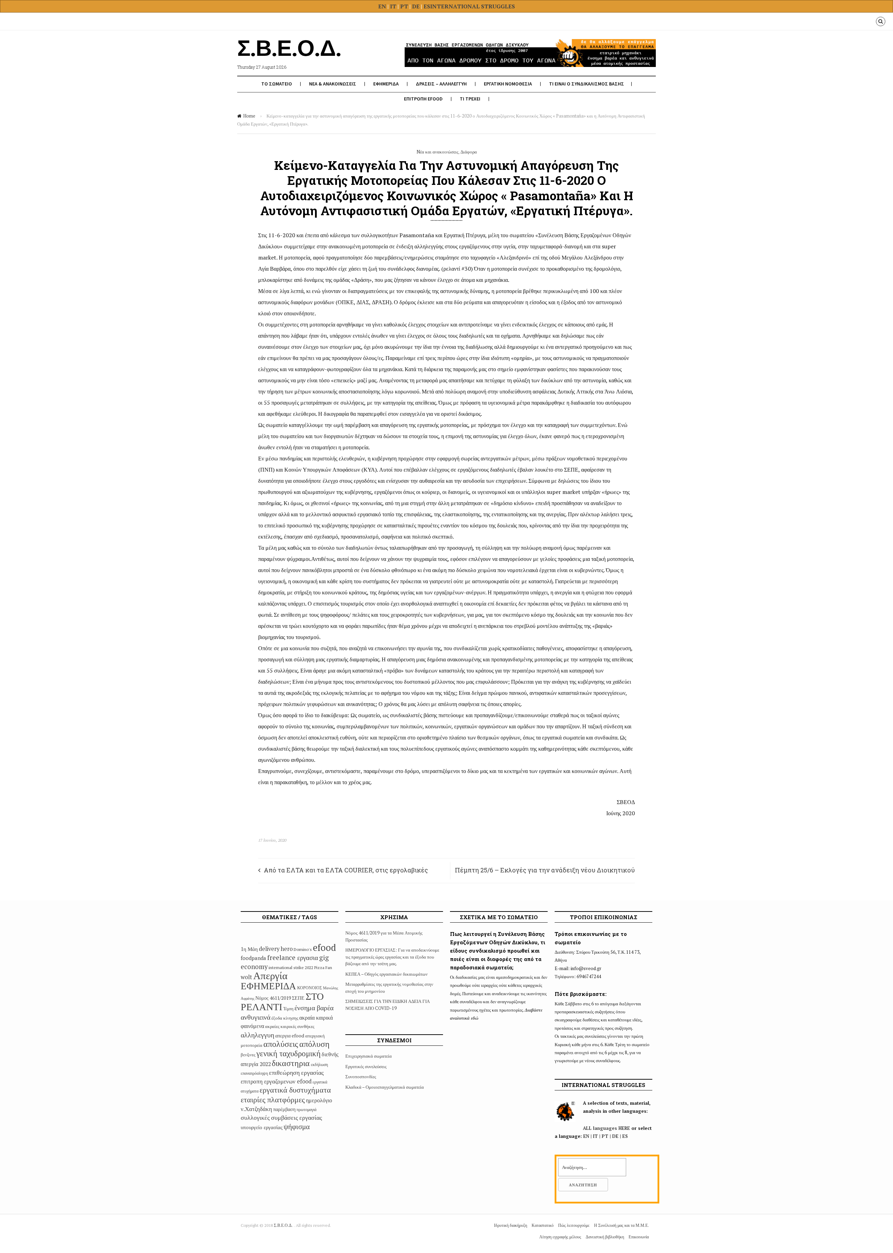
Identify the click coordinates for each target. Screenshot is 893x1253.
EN (382, 6)
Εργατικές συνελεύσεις (366, 1066)
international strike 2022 (291, 967)
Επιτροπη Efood (423, 99)
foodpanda (253, 957)
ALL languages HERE (606, 1128)
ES (426, 6)
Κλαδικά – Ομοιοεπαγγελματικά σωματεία (384, 1087)
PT (404, 6)
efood (324, 947)
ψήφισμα (297, 1126)
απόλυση (314, 1043)
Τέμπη (288, 1008)
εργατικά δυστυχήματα (295, 1090)
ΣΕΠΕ (298, 998)
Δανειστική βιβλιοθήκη (605, 1236)
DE (416, 6)
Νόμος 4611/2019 (273, 998)
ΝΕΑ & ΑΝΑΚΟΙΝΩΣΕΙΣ (332, 84)
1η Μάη (249, 948)
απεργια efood (289, 1035)
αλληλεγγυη (257, 1035)
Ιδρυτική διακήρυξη (510, 1225)
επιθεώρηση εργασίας (296, 1072)
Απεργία (270, 975)
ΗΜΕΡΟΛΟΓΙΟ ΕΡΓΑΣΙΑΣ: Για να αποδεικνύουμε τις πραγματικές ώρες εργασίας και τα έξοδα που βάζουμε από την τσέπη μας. (392, 957)
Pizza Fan (323, 967)
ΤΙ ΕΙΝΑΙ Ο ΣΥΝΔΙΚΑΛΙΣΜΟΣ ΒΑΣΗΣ (586, 84)
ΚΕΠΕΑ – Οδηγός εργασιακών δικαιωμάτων (386, 974)
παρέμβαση (284, 1109)
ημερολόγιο (319, 1100)
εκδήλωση (319, 1064)
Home (249, 116)
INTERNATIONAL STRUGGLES (472, 6)
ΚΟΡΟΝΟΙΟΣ (309, 987)
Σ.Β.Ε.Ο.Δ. (284, 1225)
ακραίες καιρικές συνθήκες (289, 1026)
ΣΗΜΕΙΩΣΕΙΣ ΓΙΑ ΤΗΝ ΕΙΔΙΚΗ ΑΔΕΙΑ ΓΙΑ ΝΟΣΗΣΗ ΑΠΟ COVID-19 (387, 1004)
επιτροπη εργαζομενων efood (276, 1081)
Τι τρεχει (470, 99)
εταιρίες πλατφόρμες (273, 1099)
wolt (246, 977)
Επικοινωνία (639, 1236)
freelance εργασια (292, 957)
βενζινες (248, 1054)
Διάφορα (468, 152)
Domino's (303, 949)
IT (393, 6)
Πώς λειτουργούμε (574, 1225)
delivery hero (276, 949)
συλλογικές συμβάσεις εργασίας (281, 1117)
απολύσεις (280, 1043)
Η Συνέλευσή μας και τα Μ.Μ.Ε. (621, 1225)
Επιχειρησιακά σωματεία (368, 1056)
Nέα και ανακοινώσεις (437, 152)
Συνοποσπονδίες (360, 1076)
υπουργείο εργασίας (262, 1127)
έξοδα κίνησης (284, 1018)
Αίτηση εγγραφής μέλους (560, 1236)
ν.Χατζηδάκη (256, 1109)
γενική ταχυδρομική (288, 1053)
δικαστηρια (291, 1062)
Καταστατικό (543, 1225)
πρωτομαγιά (306, 1109)
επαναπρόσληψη (254, 1073)
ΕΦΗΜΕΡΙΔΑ (386, 84)
